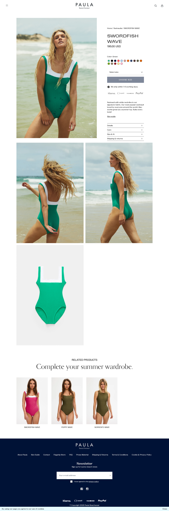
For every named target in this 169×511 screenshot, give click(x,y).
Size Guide (35, 455)
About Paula (22, 455)
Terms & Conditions (120, 455)
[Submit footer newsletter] (110, 475)
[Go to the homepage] (80, 6)
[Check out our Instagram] (87, 488)
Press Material (82, 455)
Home (109, 28)
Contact (46, 455)
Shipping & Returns (100, 455)
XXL (41, 420)
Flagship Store (60, 455)
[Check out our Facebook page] (81, 488)
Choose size (125, 80)
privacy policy (94, 481)
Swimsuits (118, 28)
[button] (56, 79)
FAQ (71, 455)
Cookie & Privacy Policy (142, 455)
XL (35, 420)
